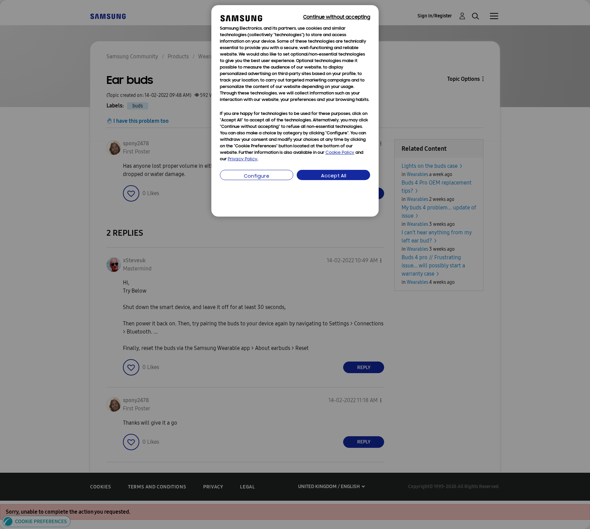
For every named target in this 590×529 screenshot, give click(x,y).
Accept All (333, 176)
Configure (256, 176)
